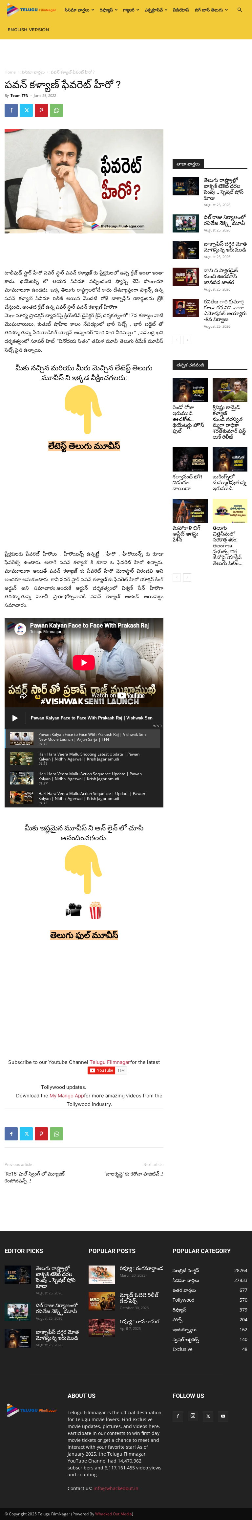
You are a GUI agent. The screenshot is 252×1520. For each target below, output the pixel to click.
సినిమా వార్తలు (77, 9)
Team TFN (19, 95)
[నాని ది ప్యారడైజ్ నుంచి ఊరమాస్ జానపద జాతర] (186, 277)
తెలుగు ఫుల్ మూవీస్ (84, 935)
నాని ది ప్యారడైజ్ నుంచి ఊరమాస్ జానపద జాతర (221, 276)
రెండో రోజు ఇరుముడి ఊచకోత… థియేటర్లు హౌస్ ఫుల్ (188, 419)
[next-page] (187, 340)
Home (10, 72)
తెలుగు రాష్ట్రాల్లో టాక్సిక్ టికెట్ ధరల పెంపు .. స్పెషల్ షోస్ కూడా (223, 189)
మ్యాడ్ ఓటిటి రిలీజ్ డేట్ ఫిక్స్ (139, 1298)
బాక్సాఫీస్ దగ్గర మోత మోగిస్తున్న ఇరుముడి (225, 247)
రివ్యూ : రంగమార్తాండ (141, 1268)
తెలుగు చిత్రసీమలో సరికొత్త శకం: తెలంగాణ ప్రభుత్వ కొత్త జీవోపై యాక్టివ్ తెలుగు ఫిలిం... (227, 545)
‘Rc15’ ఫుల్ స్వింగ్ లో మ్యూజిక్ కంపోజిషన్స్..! (35, 1177)
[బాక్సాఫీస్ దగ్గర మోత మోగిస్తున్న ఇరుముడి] (186, 250)
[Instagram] (193, 1416)
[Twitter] (26, 110)
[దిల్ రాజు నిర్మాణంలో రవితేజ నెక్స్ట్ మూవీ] (186, 223)
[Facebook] (11, 110)
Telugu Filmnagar (110, 1062)
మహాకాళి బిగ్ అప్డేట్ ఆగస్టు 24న (186, 534)
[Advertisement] (126, 54)
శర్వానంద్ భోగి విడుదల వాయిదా (187, 483)
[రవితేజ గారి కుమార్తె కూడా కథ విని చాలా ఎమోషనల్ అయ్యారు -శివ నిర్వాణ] (186, 308)
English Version (28, 29)
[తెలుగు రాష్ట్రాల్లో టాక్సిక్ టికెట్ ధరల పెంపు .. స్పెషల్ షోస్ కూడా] (186, 186)
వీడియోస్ (181, 9)
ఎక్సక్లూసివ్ (154, 9)
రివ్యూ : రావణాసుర (139, 1321)
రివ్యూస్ (106, 9)
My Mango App (67, 1095)
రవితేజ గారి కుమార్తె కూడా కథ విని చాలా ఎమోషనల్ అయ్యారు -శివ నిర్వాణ (225, 310)
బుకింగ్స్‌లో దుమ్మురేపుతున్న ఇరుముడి (229, 483)
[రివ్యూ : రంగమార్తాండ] (102, 1275)
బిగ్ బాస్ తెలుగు (209, 9)
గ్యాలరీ (129, 9)
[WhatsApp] (56, 110)
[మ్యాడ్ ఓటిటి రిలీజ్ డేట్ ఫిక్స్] (102, 1301)
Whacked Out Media (113, 1514)
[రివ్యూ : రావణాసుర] (102, 1328)
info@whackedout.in (116, 1488)
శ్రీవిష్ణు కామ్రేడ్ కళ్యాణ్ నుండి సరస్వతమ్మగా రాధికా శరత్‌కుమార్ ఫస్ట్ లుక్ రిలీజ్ (229, 422)
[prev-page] (177, 340)
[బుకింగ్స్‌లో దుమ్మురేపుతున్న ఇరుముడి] (230, 459)
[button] (239, 10)
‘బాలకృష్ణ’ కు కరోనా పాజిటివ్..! (134, 1174)
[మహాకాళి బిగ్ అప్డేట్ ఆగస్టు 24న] (190, 511)
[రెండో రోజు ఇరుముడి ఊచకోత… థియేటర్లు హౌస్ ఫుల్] (190, 390)
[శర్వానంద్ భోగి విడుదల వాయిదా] (190, 459)
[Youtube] (223, 1416)
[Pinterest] (41, 110)
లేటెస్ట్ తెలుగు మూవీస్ (84, 446)
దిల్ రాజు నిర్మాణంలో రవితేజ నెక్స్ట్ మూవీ (224, 220)
